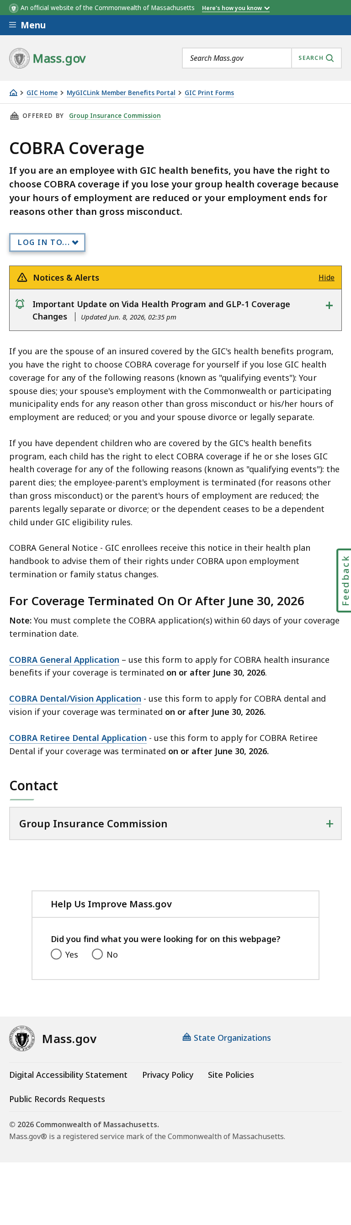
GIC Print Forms (209, 93)
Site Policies (231, 1074)
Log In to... (44, 242)
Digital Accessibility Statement (68, 1074)
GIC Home (42, 93)
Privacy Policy (167, 1074)
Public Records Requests (57, 1098)
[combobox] (262, 58)
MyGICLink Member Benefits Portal (121, 93)
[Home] (13, 92)
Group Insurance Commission (115, 116)
